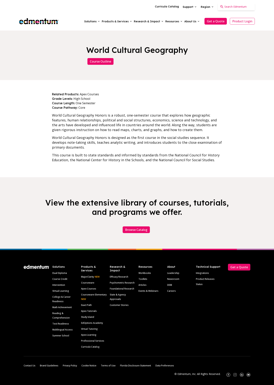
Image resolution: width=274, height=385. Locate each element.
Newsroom (173, 279)
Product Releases (205, 279)
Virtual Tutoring (89, 328)
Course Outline (100, 61)
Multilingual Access (62, 329)
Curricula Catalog (90, 346)
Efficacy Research (119, 276)
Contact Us (29, 365)
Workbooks (144, 273)
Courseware (87, 282)
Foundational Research (122, 288)
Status (199, 284)
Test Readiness (60, 323)
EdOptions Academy (92, 322)
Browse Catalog (136, 230)
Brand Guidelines (49, 365)
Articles (142, 285)
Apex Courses (88, 288)
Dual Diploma (59, 273)
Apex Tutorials (89, 311)
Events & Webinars (148, 290)
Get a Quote (215, 21)
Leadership (173, 273)
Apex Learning (88, 334)
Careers (171, 290)
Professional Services (92, 340)
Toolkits (142, 279)
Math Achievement (62, 307)
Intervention (58, 285)
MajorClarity (87, 276)
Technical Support (208, 266)
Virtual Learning (60, 290)
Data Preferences (164, 365)
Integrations (202, 273)
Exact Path (86, 305)
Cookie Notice (88, 365)
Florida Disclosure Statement (135, 365)
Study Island (87, 317)
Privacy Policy (70, 365)
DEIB (169, 285)
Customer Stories (119, 305)
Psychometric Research (122, 282)
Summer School (60, 335)
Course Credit (59, 279)
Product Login (242, 21)
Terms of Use (108, 365)
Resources (145, 266)
